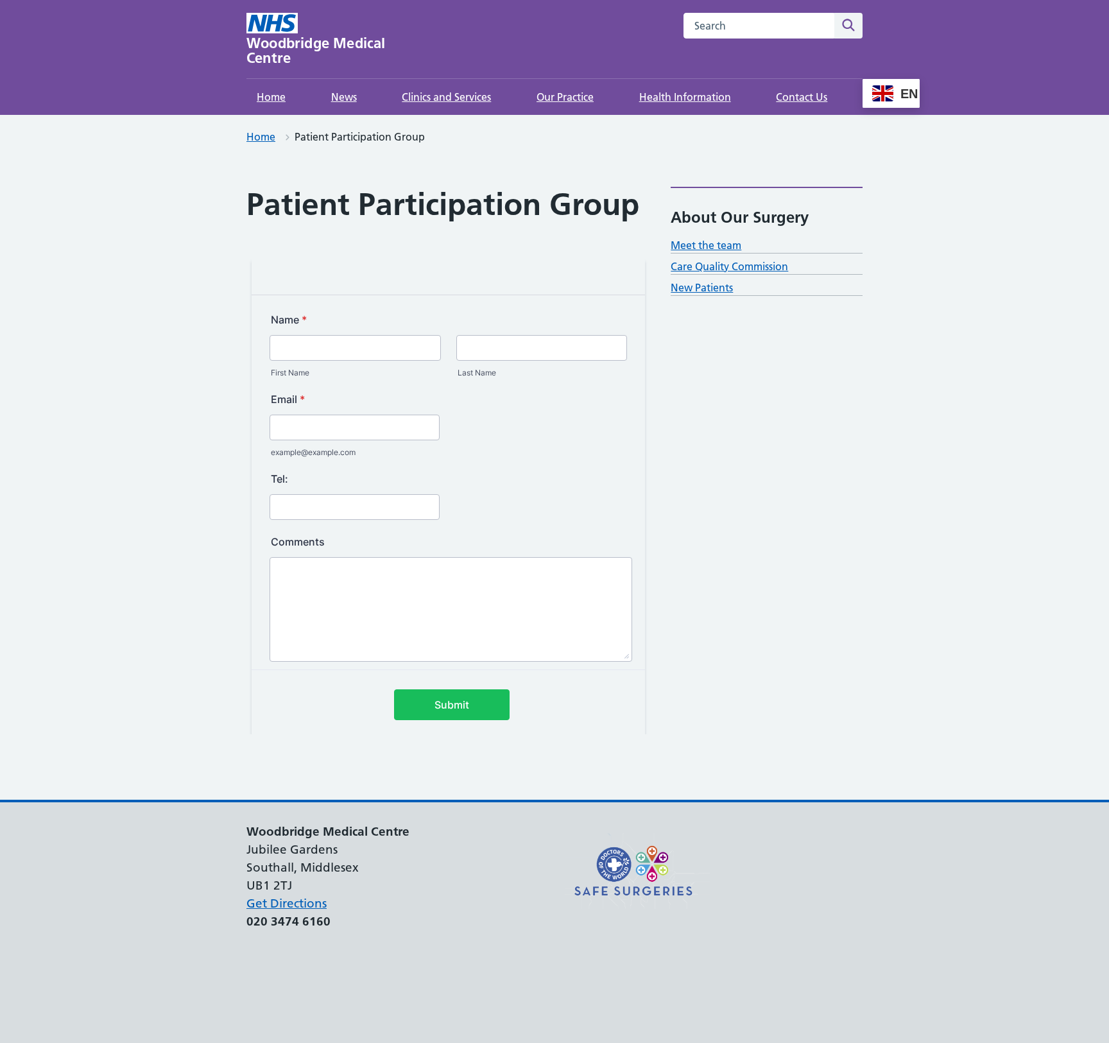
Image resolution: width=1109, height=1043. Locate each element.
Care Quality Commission (729, 266)
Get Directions (286, 903)
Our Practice (565, 97)
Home (271, 97)
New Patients (702, 287)
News (344, 97)
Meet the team (706, 245)
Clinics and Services (446, 97)
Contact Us (801, 97)
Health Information (685, 97)
